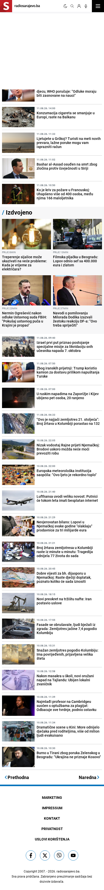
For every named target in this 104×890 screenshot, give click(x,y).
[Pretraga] (72, 6)
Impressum (52, 807)
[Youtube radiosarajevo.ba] (73, 855)
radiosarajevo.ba (68, 871)
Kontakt (52, 818)
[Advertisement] (38, 50)
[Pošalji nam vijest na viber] (59, 855)
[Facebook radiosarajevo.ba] (31, 855)
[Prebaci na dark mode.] (65, 6)
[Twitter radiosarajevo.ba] (45, 855)
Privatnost (52, 828)
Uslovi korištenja (52, 839)
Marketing (52, 797)
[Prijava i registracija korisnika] (79, 6)
